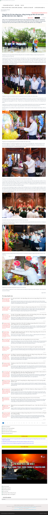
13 (31, 422)
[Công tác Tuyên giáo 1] (24, 426)
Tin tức (22, 5)
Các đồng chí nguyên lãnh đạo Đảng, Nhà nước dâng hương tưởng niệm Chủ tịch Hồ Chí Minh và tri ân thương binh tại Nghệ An (28, 355)
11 (26, 422)
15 (37, 422)
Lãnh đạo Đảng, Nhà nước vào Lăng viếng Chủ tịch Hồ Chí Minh (25, 339)
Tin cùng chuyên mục (7, 296)
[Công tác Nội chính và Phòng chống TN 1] (24, 431)
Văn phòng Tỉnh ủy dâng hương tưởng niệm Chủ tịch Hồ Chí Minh (25, 397)
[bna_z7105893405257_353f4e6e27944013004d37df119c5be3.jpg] (24, 79)
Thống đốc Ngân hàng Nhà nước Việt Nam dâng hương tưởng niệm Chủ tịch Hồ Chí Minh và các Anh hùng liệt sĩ (28, 332)
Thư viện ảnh (24, 446)
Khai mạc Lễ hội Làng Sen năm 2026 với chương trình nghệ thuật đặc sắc (27, 347)
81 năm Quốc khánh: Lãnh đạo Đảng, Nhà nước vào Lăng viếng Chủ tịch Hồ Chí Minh (28, 299)
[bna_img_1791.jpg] (24, 40)
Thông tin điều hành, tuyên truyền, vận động (12, 7)
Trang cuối (43, 422)
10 (23, 422)
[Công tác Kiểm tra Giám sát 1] (24, 429)
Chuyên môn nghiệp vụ (39, 7)
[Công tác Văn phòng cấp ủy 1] (24, 433)
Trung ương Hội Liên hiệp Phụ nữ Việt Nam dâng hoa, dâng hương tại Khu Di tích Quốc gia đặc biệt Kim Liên (28, 389)
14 (34, 422)
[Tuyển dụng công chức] (24, 489)
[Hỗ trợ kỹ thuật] (24, 491)
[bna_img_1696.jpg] (24, 238)
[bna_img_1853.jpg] (24, 205)
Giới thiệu (17, 5)
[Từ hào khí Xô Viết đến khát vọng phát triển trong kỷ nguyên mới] (24, 467)
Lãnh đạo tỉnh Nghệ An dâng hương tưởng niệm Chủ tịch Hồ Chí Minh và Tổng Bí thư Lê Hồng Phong (28, 413)
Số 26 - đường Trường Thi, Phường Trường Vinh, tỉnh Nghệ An (25, 507)
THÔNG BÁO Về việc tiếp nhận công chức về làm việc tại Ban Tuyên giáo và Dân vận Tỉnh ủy (18, 441)
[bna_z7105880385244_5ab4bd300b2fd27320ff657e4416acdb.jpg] (24, 162)
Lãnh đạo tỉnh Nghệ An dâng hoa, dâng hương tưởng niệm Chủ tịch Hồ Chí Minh (28, 307)
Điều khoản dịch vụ (11, 513)
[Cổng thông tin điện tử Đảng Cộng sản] (24, 492)
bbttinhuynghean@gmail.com (31, 509)
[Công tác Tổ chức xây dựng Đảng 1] (24, 428)
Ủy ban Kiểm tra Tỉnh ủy (8, 5)
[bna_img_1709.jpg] (24, 270)
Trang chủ (41, 513)
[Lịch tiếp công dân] (24, 486)
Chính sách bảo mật (4, 513)
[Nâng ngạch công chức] (24, 487)
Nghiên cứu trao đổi (28, 7)
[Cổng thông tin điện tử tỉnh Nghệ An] (24, 494)
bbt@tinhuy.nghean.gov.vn (19, 509)
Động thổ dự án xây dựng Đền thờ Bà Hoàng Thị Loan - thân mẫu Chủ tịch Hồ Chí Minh (29, 406)
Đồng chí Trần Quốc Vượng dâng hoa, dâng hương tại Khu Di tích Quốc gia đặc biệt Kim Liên (28, 381)
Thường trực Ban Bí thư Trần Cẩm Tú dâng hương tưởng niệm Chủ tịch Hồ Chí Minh (28, 363)
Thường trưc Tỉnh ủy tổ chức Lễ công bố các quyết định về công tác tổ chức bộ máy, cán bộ (18, 443)
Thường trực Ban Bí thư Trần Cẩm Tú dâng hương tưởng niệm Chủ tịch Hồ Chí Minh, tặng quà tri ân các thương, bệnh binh (28, 324)
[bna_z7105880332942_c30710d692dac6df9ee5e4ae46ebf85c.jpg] (24, 125)
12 (29, 422)
